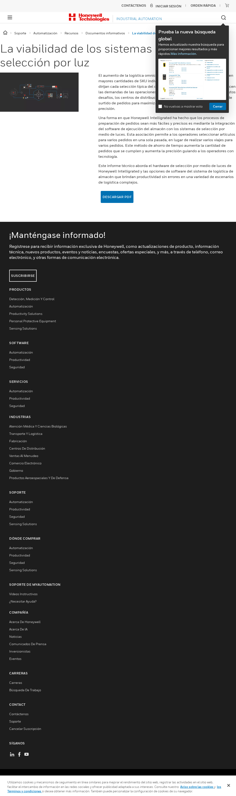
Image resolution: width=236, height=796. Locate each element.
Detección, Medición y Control (31, 299)
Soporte (15, 721)
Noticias (15, 636)
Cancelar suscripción (25, 729)
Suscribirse (23, 276)
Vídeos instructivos (23, 594)
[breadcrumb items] (5, 32)
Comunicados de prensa (27, 644)
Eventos (15, 659)
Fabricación (18, 441)
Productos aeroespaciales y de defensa (38, 478)
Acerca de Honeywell (25, 622)
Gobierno (16, 470)
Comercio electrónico (25, 463)
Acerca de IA (18, 629)
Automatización (21, 306)
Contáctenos (19, 714)
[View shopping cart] (227, 5)
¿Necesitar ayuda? (22, 601)
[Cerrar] (229, 785)
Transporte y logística (25, 434)
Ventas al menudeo (23, 456)
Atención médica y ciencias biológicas (38, 426)
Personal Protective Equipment (32, 321)
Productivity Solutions (25, 314)
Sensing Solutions (23, 328)
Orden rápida (203, 5)
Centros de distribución (27, 448)
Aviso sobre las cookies (197, 787)
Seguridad (17, 367)
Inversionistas (19, 651)
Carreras (15, 683)
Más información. (184, 54)
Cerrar (217, 106)
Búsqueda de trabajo (25, 690)
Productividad (19, 360)
